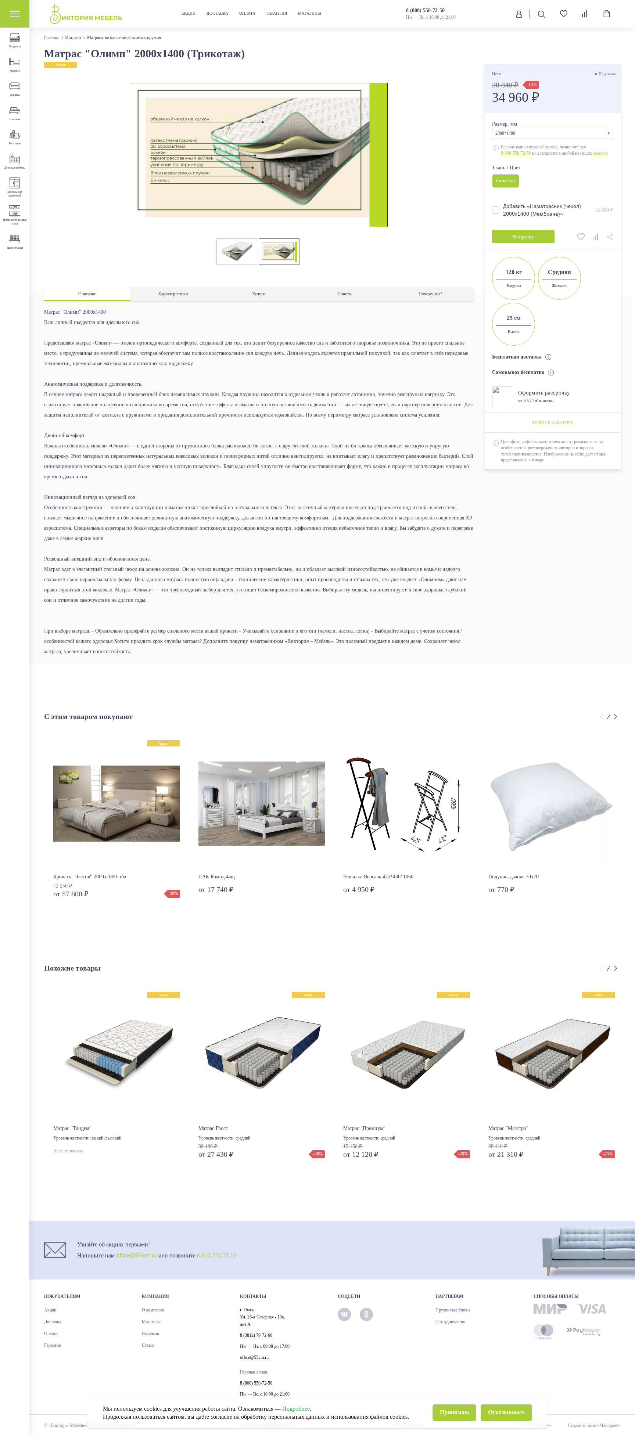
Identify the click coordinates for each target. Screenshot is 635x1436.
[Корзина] (607, 14)
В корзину (523, 237)
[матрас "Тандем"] (116, 1055)
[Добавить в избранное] (581, 237)
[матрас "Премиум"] (406, 1055)
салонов (600, 153)
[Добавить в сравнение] (596, 237)
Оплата (247, 13)
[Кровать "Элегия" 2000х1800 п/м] (116, 803)
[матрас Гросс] (261, 1055)
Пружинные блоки (452, 1310)
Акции (188, 13)
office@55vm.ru (136, 1255)
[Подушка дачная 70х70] (551, 803)
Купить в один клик (552, 422)
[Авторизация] (519, 14)
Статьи (148, 1345)
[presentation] (603, 717)
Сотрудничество (450, 1321)
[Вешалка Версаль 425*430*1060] (406, 803)
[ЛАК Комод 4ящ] (261, 803)
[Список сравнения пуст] (585, 14)
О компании (153, 1310)
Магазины (309, 13)
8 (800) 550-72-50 (425, 10)
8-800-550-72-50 (516, 153)
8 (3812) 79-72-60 (256, 1335)
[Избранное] (560, 14)
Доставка (217, 13)
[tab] (87, 294)
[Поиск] (541, 13)
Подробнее (296, 1409)
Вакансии (150, 1333)
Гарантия (276, 13)
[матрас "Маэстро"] (551, 1055)
